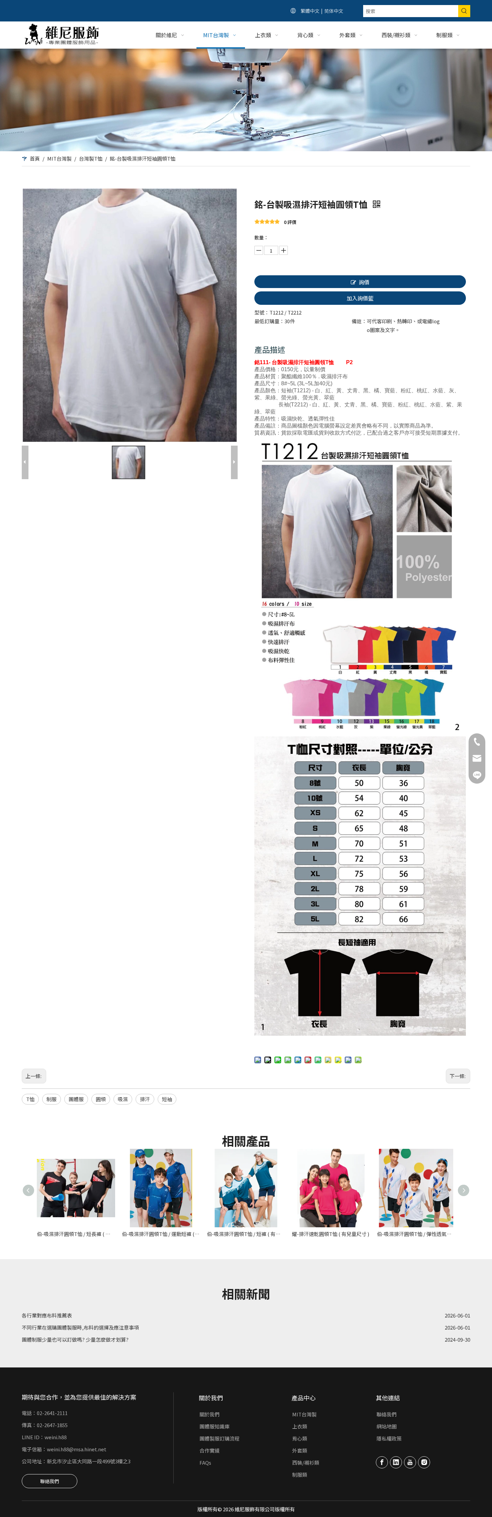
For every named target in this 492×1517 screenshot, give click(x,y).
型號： (261, 312)
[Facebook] (382, 1462)
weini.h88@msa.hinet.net (76, 1449)
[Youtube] (410, 1462)
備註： (359, 321)
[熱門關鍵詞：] (464, 11)
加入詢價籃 (360, 298)
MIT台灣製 (304, 1414)
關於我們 (209, 1414)
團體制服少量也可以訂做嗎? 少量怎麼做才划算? (75, 1323)
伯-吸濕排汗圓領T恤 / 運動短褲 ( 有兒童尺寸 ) (161, 1233)
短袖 (167, 1099)
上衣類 (299, 1426)
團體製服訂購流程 (219, 1438)
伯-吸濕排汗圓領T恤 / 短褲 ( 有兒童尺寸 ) (246, 1233)
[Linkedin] (396, 1462)
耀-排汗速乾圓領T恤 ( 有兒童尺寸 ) (330, 1233)
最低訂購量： (269, 321)
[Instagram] (424, 1462)
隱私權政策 (389, 1438)
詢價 (364, 282)
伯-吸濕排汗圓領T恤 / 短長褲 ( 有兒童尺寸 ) (76, 1233)
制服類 (299, 1474)
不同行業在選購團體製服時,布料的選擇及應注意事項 (80, 1311)
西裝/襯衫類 (305, 1462)
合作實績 (209, 1450)
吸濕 (123, 1099)
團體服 (76, 1099)
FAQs (205, 1462)
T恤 (30, 1099)
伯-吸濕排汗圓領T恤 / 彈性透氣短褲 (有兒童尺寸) (416, 1233)
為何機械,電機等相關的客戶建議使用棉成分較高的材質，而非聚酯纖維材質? (107, 1335)
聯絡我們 (49, 1481)
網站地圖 (387, 1426)
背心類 (299, 1438)
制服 (52, 1099)
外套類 (299, 1450)
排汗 (145, 1099)
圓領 (101, 1099)
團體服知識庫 (214, 1426)
